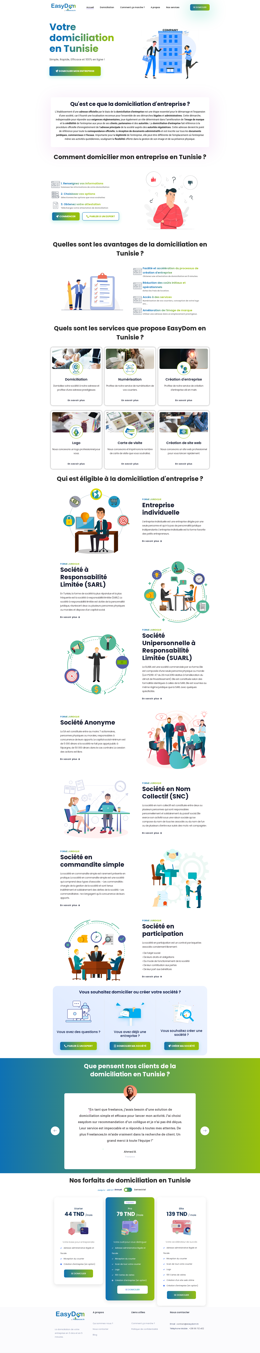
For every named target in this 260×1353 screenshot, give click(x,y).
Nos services (172, 7)
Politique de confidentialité (144, 1329)
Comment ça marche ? (132, 7)
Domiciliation (107, 7)
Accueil (90, 7)
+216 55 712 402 (196, 1328)
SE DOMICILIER (200, 7)
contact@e (182, 1323)
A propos (155, 7)
